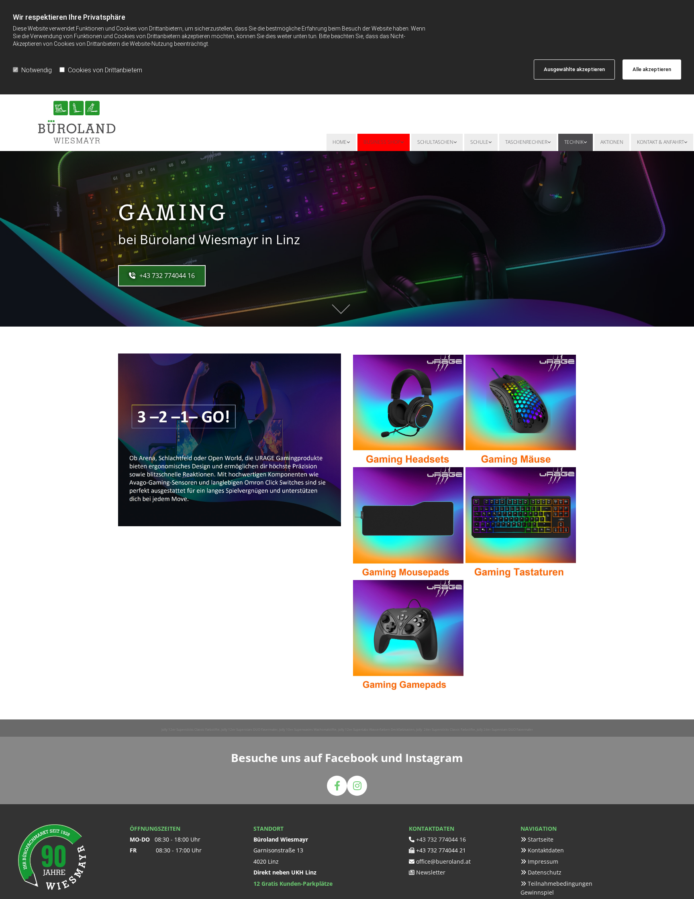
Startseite (540, 839)
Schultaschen (435, 142)
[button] (162, 275)
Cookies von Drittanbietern (105, 70)
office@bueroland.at (443, 861)
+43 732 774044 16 (441, 839)
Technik (574, 142)
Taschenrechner (526, 142)
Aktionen (611, 142)
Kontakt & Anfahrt (660, 142)
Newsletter (430, 872)
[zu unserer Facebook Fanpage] (337, 786)
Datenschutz (544, 872)
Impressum (543, 861)
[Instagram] (357, 786)
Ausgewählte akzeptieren (574, 69)
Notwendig (36, 70)
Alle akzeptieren (652, 69)
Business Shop (381, 142)
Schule (479, 142)
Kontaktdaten (546, 850)
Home (340, 142)
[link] (341, 142)
